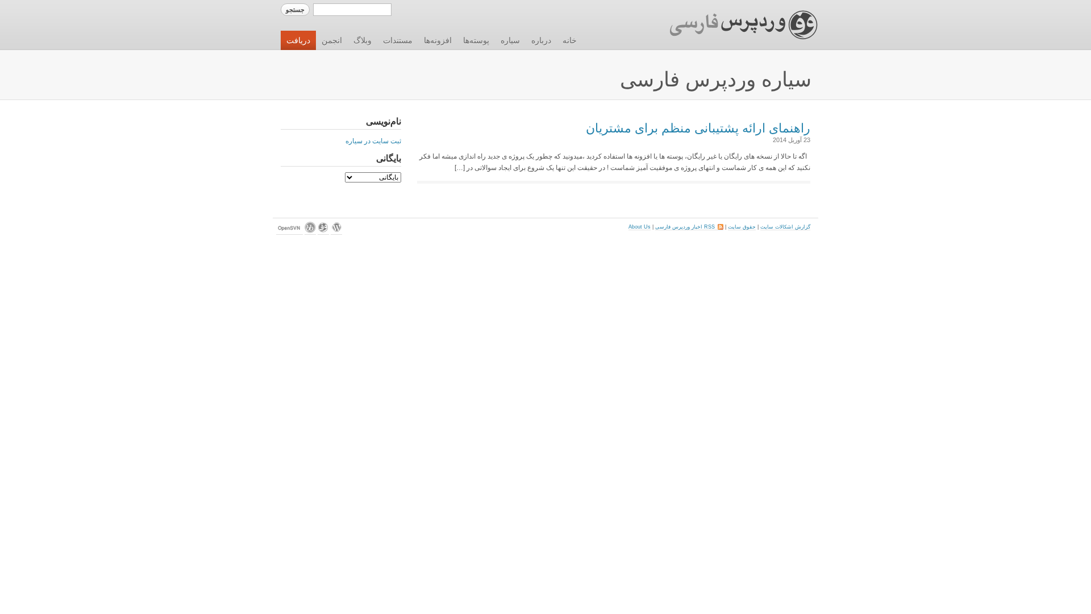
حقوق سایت (742, 227)
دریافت (298, 40)
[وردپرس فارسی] (323, 232)
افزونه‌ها (438, 40)
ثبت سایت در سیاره (373, 141)
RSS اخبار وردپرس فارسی (689, 227)
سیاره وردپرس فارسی (715, 79)
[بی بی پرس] (310, 232)
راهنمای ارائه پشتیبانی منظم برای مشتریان (698, 128)
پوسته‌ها (476, 40)
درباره (541, 40)
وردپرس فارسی (732, 25)
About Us (639, 227)
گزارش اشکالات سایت (785, 227)
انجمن (332, 40)
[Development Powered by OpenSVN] (289, 232)
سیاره (510, 40)
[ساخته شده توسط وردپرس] (336, 232)
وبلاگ (362, 40)
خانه (570, 40)
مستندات (398, 40)
